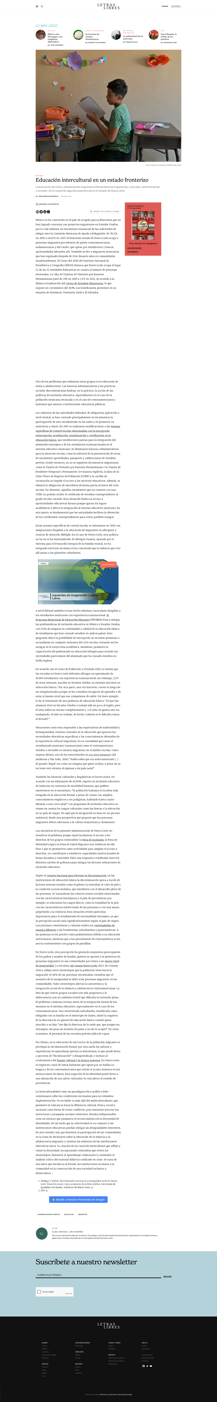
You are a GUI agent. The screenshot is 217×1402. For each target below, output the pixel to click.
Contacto (145, 1361)
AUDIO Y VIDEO (114, 1343)
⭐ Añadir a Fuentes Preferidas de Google (78, 1199)
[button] (37, 6)
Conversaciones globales (48, 1214)
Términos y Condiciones (108, 1394)
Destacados (112, 1364)
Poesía (77, 1355)
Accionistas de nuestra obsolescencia (92, 36)
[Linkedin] (44, 211)
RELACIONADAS (69, 1247)
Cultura (44, 1346)
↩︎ (92, 1187)
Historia (78, 1367)
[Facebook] (37, 211)
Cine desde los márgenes (143, 243)
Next (158, 229)
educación (69, 1214)
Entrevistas (79, 1346)
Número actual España (116, 1361)
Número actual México (116, 1358)
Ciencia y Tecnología (94, 31)
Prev (128, 229)
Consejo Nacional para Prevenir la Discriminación (76, 875)
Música (44, 1373)
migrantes (82, 1214)
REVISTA (111, 1355)
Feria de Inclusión (93, 839)
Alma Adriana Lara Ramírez (68, 1232)
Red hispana (128, 31)
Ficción (77, 1358)
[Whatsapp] (48, 211)
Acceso (144, 1346)
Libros (44, 1370)
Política (51, 31)
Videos (110, 1346)
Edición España (134, 248)
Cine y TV (45, 1367)
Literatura (45, 1358)
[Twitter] (41, 211)
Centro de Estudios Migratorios (84, 283)
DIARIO (45, 1343)
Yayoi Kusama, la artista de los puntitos (169, 36)
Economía (45, 1352)
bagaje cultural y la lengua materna (78, 1060)
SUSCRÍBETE (176, 6)
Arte (163, 31)
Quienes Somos (147, 1355)
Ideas (77, 1370)
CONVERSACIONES (82, 1343)
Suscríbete (132, 252)
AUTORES (142, 1247)
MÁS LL (145, 1343)
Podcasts (111, 1349)
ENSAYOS (79, 1364)
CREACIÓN (79, 1352)
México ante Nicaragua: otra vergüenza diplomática (55, 38)
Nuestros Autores (148, 1358)
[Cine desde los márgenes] (143, 226)
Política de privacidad (124, 1394)
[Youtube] (150, 1366)
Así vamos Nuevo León (83, 965)
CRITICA (45, 1364)
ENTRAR (165, 6)
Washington (128, 33)
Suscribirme (146, 1349)
